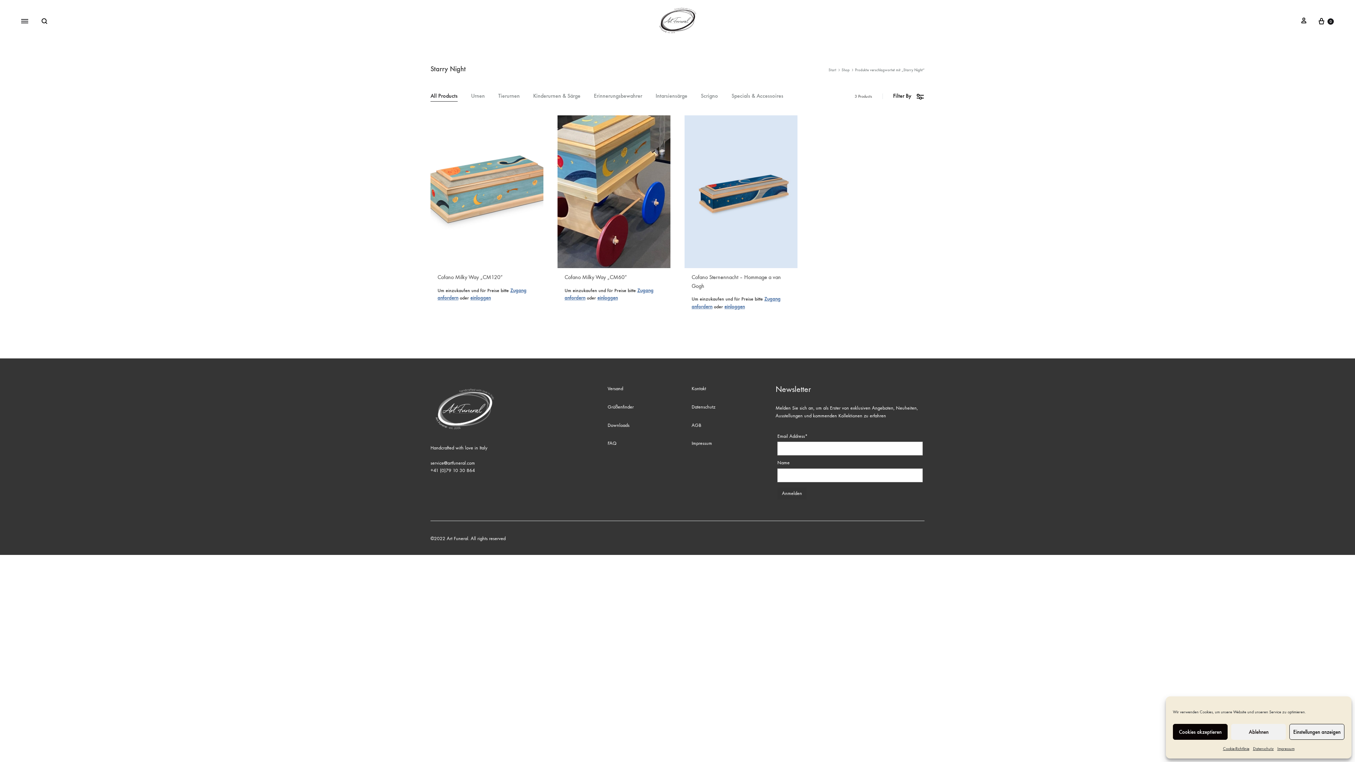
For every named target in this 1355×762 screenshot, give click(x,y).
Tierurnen (509, 96)
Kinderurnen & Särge (556, 96)
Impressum (1286, 748)
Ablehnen (1259, 732)
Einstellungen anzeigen (1317, 732)
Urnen (478, 96)
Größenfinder (621, 407)
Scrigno (709, 96)
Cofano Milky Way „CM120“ (470, 277)
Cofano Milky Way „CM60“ (596, 277)
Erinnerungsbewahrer (618, 96)
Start (832, 70)
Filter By (902, 95)
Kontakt (699, 389)
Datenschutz (1263, 748)
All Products (444, 96)
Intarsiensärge (671, 96)
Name (783, 463)
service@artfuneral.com (452, 463)
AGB (696, 425)
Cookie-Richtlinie (1236, 748)
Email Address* (792, 436)
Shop (846, 70)
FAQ (612, 443)
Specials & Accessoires (757, 96)
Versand (615, 389)
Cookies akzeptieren (1200, 732)
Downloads (619, 425)
